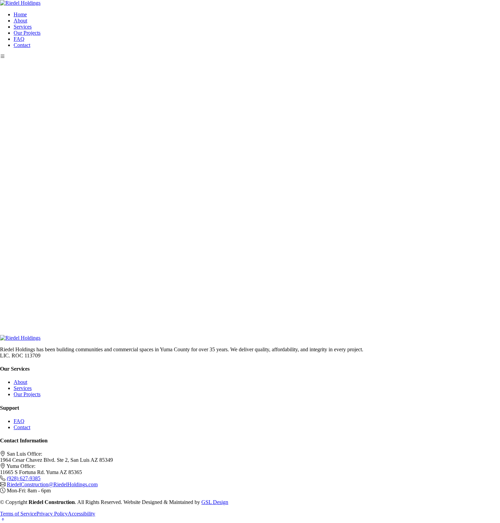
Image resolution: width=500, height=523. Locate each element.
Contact (22, 45)
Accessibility (81, 514)
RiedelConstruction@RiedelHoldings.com (52, 484)
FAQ (19, 39)
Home (20, 14)
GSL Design (214, 502)
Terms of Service (18, 514)
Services (23, 27)
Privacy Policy (52, 514)
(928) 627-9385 (23, 478)
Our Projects (27, 33)
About (20, 20)
